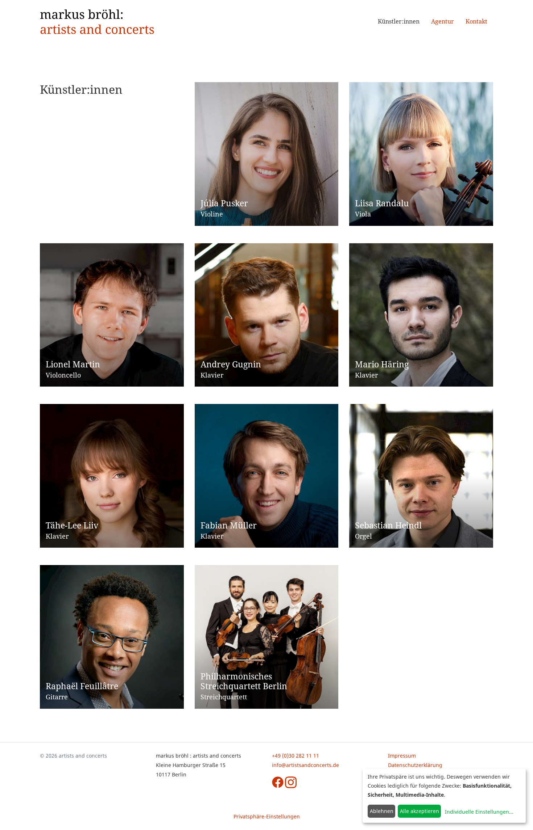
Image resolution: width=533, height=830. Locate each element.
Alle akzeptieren (419, 811)
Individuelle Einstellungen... (479, 811)
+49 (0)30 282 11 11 (295, 755)
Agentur (442, 21)
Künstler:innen (399, 21)
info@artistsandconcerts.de (305, 765)
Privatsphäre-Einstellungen (267, 816)
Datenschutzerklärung (415, 765)
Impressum (402, 755)
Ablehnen (381, 811)
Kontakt (476, 21)
